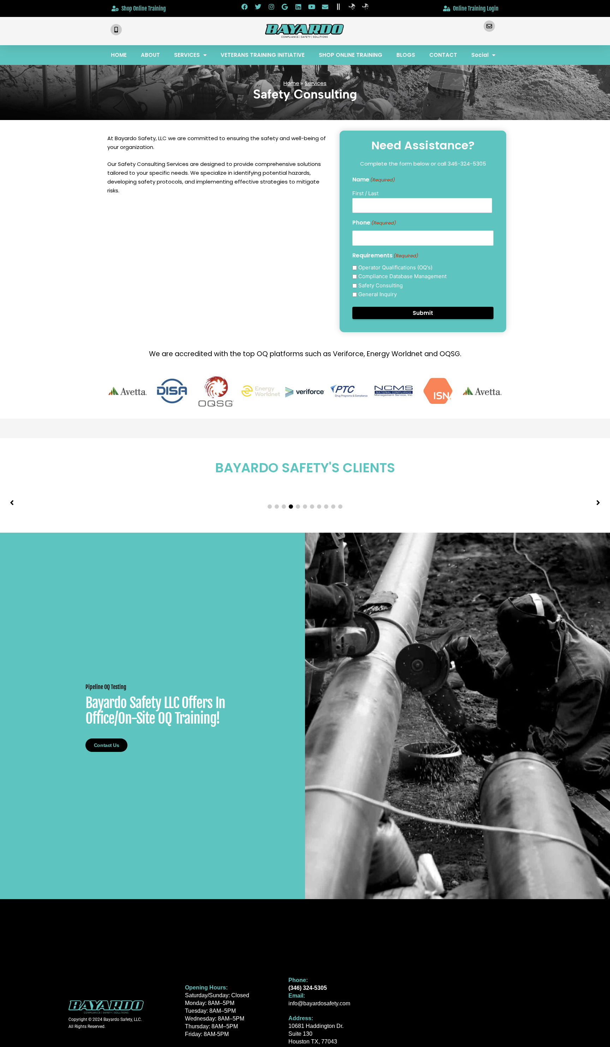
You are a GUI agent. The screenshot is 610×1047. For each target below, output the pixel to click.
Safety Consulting (380, 285)
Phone (374, 223)
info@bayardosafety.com (319, 1003)
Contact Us (106, 745)
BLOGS (405, 55)
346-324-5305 (467, 163)
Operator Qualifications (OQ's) (395, 267)
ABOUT (150, 55)
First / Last (365, 193)
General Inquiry (377, 294)
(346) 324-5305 (307, 988)
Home (291, 83)
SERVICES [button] (187, 55)
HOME (119, 55)
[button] (270, 506)
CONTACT (443, 55)
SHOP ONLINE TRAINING (350, 55)
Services (316, 83)
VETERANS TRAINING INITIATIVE (263, 55)
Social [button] (480, 55)
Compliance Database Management (402, 276)
